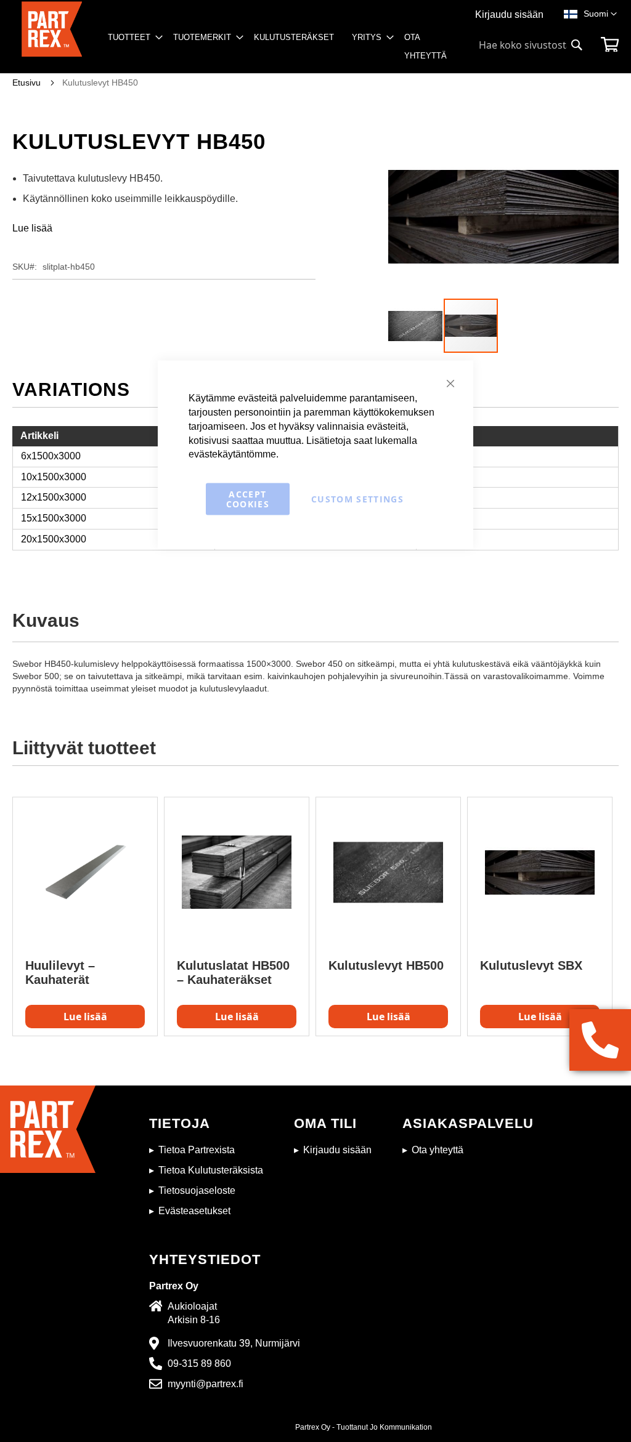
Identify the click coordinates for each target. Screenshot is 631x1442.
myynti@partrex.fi (205, 1384)
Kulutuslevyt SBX (531, 965)
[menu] (282, 50)
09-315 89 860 (199, 1363)
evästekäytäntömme (232, 454)
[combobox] (531, 45)
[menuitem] (131, 37)
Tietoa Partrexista (196, 1150)
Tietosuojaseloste (196, 1190)
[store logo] (52, 37)
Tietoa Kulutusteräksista (210, 1170)
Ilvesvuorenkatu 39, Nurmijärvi (234, 1343)
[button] (600, 14)
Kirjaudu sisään (509, 14)
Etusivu (26, 82)
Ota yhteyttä (437, 1150)
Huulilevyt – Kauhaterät (60, 972)
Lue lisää (32, 228)
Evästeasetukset (194, 1211)
